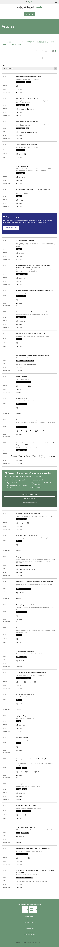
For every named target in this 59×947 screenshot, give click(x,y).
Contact (29, 925)
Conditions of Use (37, 942)
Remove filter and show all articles (49, 58)
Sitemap (18, 942)
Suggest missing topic (11, 227)
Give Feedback (29, 932)
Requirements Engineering (29, 7)
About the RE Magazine (29, 922)
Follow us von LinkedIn (29, 498)
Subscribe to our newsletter (29, 502)
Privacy (29, 942)
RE (29, 2)
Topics (30, 14)
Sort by (3, 65)
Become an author (29, 937)
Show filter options (40, 51)
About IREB (29, 920)
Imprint (24, 942)
